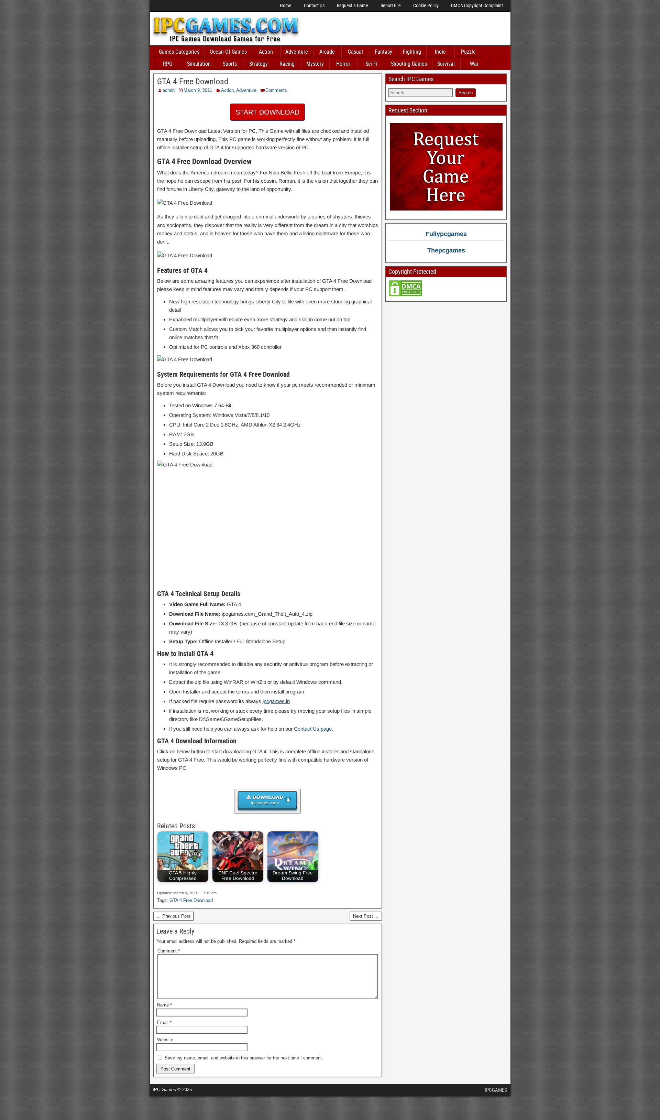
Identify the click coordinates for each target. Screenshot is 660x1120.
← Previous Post (173, 916)
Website (165, 1039)
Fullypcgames (446, 233)
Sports (230, 64)
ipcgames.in (276, 701)
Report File (391, 5)
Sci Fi (371, 64)
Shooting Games (409, 64)
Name (164, 1005)
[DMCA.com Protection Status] (405, 295)
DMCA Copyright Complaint (477, 5)
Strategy (258, 64)
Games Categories (179, 52)
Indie (440, 52)
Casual (355, 52)
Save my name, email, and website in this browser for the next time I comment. (244, 1057)
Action (266, 52)
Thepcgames (446, 250)
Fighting (412, 52)
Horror (343, 64)
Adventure (296, 52)
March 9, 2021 (198, 90)
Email (164, 1022)
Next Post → (366, 916)
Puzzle (468, 52)
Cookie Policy (426, 5)
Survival (446, 64)
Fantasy (383, 52)
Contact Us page (313, 729)
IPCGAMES (496, 1090)
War (474, 64)
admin (169, 90)
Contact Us (314, 5)
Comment (168, 951)
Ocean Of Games (228, 52)
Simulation (199, 64)
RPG (167, 64)
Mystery (315, 64)
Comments (276, 90)
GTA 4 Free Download (192, 81)
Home (286, 5)
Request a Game (352, 5)
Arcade (327, 52)
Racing (287, 64)
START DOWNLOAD (267, 112)
